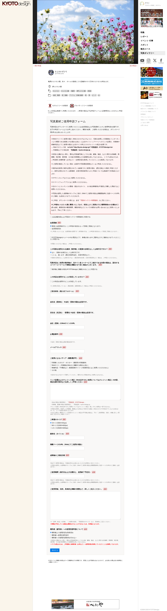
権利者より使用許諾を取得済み (62, 532)
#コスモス (56, 91)
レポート (144, 36)
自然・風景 (56, 95)
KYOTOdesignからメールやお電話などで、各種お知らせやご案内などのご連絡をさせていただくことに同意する (85, 238)
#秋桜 (89, 91)
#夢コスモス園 (81, 91)
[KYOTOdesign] (16, 5)
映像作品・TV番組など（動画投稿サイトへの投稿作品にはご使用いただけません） (80, 368)
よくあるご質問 (145, 122)
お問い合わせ (144, 125)
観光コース (145, 49)
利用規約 (143, 114)
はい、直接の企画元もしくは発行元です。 (66, 252)
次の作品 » (133, 66)
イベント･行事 (147, 41)
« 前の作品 (37, 66)
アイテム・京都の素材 (76, 95)
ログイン (158, 5)
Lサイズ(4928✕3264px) (59, 428)
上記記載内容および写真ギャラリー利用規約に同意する (70, 217)
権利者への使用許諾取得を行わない (64, 537)
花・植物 (64, 95)
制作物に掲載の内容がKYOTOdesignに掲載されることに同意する (74, 269)
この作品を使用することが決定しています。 (67, 281)
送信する (55, 550)
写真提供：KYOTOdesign (76, 402)
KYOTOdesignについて (147, 103)
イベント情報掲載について (148, 106)
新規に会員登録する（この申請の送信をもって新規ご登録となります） (76, 226)
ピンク (94, 95)
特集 (142, 32)
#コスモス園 (65, 91)
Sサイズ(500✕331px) (59, 423)
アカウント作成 (149, 5)
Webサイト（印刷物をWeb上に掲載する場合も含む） (70, 365)
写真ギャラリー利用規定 (147, 119)
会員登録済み (56, 228)
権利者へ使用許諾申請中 (60, 535)
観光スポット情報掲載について (149, 108)
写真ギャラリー (147, 53)
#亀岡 (73, 91)
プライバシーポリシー (147, 117)
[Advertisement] (85, 581)
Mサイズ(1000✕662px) (59, 425)
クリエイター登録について (148, 111)
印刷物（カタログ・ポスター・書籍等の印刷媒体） (69, 362)
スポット (144, 45)
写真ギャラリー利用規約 (89, 200)
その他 (53, 370)
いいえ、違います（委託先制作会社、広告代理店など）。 (71, 255)
